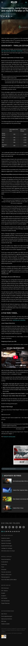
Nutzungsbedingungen (6, 616)
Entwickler (3, 569)
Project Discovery (5, 603)
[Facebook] (2, 527)
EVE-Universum (5, 588)
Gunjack (3, 593)
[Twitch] (13, 527)
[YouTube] (9, 527)
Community (4, 564)
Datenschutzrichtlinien (6, 618)
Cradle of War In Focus (18, 508)
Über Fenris (4, 613)
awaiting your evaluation (19, 320)
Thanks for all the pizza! (9, 436)
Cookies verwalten (5, 623)
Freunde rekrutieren (6, 572)
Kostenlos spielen (5, 538)
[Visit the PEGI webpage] (3, 636)
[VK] (24, 527)
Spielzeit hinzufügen (6, 543)
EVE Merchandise (5, 600)
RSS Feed (3, 621)
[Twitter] (6, 527)
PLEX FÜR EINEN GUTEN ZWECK (9, 579)
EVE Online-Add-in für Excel (8, 550)
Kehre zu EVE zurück (6, 574)
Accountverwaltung (6, 559)
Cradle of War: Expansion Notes (20, 490)
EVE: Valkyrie (4, 590)
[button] (26, 2)
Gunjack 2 (3, 595)
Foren (2, 567)
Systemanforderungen (6, 545)
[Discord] (16, 527)
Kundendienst (4, 561)
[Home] (14, 3)
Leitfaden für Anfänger (6, 548)
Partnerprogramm (5, 577)
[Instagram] (20, 527)
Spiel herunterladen (6, 540)
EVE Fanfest (4, 598)
